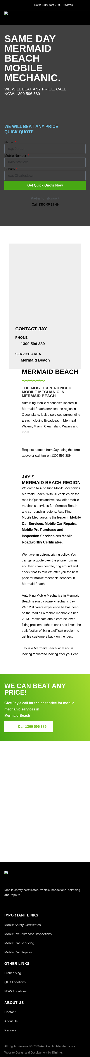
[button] (81, 17)
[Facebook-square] (7, 904)
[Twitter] (17, 904)
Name (9, 142)
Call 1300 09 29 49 (45, 204)
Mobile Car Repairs (60, 523)
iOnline (57, 1052)
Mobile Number (15, 155)
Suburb (10, 169)
